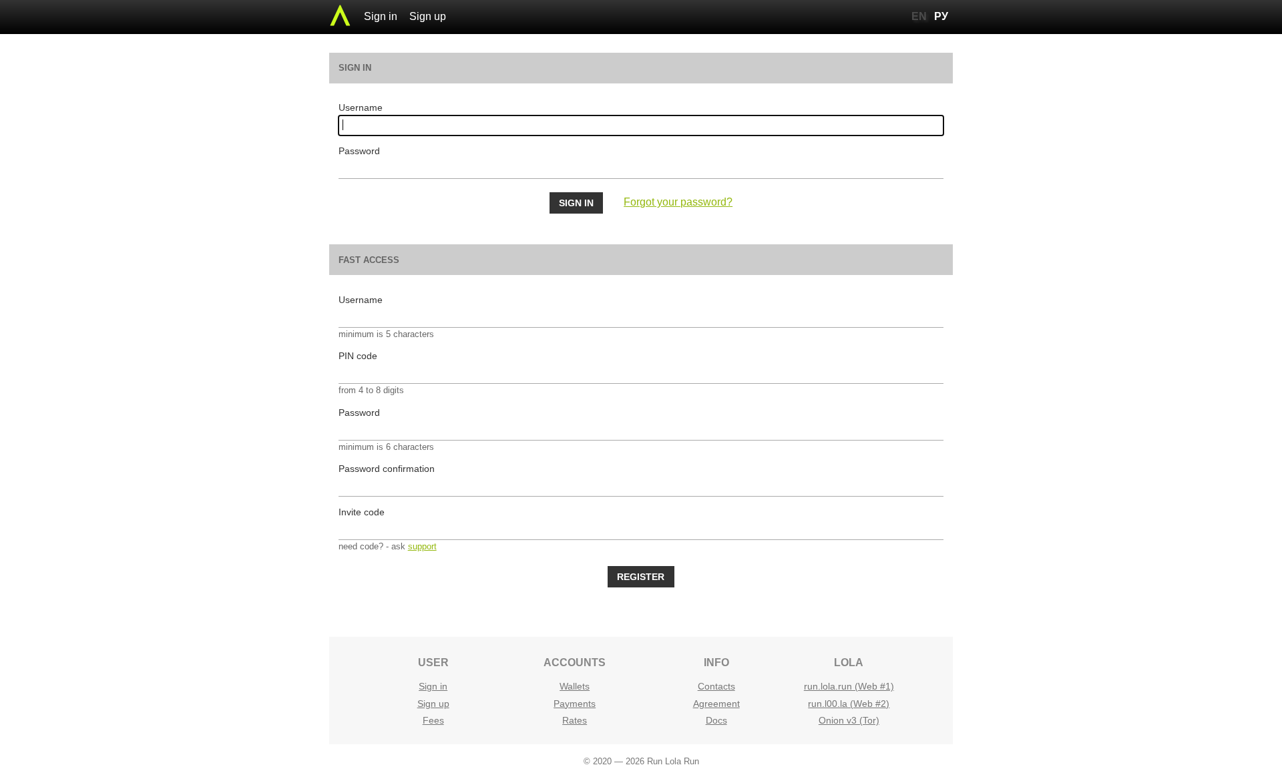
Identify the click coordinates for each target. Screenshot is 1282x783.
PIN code (358, 355)
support (422, 546)
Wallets (575, 686)
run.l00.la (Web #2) (848, 703)
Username (361, 107)
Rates (574, 720)
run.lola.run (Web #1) (849, 686)
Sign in (380, 16)
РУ (941, 16)
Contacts (716, 686)
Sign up (427, 16)
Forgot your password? (678, 202)
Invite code (362, 512)
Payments (575, 703)
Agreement (716, 703)
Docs (716, 720)
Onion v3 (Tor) (849, 720)
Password (359, 151)
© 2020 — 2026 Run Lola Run (641, 761)
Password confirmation (387, 468)
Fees (433, 720)
